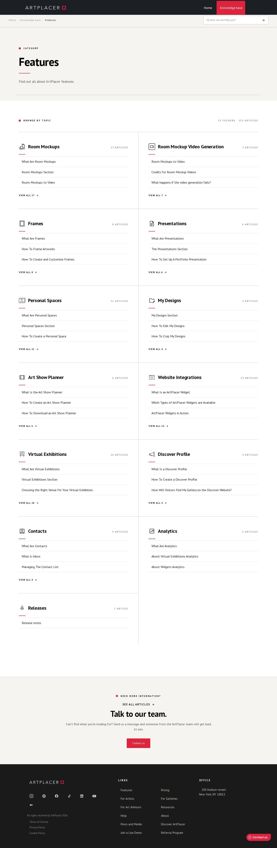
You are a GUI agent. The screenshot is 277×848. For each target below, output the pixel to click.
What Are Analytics (164, 546)
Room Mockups (44, 146)
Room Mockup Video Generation (191, 146)
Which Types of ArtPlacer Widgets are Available (183, 402)
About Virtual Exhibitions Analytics (174, 556)
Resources (167, 807)
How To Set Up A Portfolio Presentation (178, 259)
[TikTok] (69, 796)
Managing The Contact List (40, 567)
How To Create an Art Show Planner (46, 402)
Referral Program (172, 833)
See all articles (136, 704)
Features (126, 790)
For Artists (127, 799)
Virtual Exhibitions (47, 454)
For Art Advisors (131, 807)
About (165, 816)
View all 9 (26, 579)
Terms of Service (38, 822)
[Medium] (31, 805)
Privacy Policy (37, 827)
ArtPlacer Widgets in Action (170, 413)
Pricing (165, 790)
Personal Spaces (45, 300)
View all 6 (156, 272)
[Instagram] (31, 796)
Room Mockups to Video (38, 182)
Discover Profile (174, 454)
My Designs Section (164, 315)
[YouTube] (94, 796)
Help (124, 816)
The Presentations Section (169, 249)
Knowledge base (231, 8)
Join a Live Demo (131, 833)
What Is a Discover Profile (169, 469)
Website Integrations (180, 377)
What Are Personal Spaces (39, 315)
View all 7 (156, 195)
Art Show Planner (46, 377)
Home (208, 8)
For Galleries (169, 799)
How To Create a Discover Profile (174, 479)
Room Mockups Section (38, 172)
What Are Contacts (34, 546)
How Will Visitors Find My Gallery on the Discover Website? (191, 490)
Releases (37, 608)
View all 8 (26, 272)
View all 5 (156, 349)
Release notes (31, 623)
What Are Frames (33, 238)
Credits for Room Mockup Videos (173, 172)
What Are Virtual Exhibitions (41, 469)
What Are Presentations (167, 238)
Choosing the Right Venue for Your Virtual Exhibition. (57, 490)
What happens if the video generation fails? (181, 182)
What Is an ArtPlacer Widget (170, 392)
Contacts (37, 531)
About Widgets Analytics (168, 567)
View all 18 (27, 502)
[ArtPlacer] (67, 782)
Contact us (138, 743)
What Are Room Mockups (39, 161)
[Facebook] (56, 796)
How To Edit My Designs (168, 326)
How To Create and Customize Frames (48, 259)
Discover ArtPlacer (173, 824)
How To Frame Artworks (38, 249)
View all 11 (27, 349)
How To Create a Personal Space (44, 336)
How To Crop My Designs (168, 336)
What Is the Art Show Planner (42, 392)
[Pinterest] (44, 796)
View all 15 (156, 426)
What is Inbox (31, 556)
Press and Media (131, 824)
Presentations (172, 223)
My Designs (169, 300)
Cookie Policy (37, 833)
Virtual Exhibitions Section (39, 479)
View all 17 (27, 195)
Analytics (167, 531)
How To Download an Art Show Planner (49, 413)
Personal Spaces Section (38, 326)
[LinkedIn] (81, 796)
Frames (35, 223)
